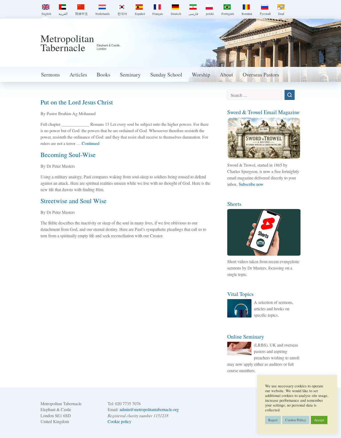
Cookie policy (119, 421)
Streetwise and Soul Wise (73, 200)
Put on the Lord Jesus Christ (76, 102)
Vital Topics (240, 294)
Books (103, 74)
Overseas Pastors (261, 74)
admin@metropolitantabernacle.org (149, 409)
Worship (201, 74)
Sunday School (166, 74)
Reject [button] (273, 419)
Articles (78, 74)
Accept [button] (319, 419)
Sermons (50, 74)
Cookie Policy (295, 419)
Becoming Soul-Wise (68, 154)
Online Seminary (245, 336)
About (226, 74)
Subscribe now (251, 184)
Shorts (234, 203)
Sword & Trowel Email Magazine (263, 112)
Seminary (130, 74)
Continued (90, 143)
